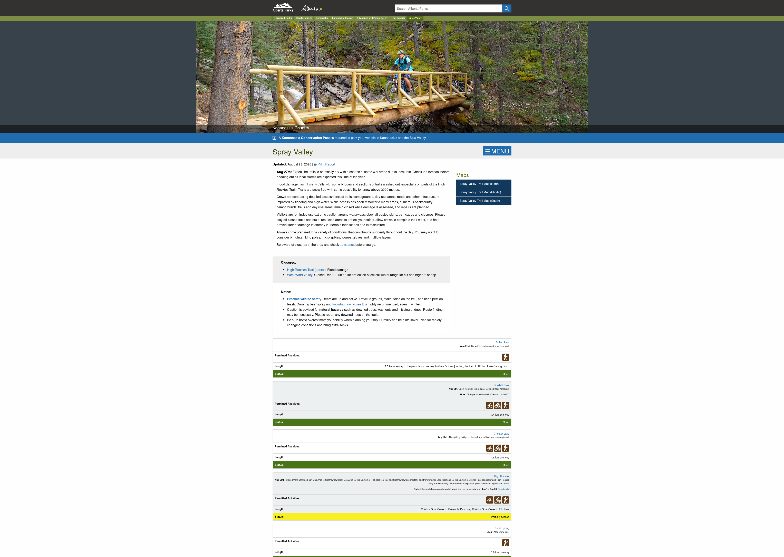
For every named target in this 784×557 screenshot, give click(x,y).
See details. (503, 488)
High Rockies (501, 476)
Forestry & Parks (283, 18)
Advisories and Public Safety (372, 18)
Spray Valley (415, 18)
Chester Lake (501, 433)
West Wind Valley (300, 274)
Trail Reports (398, 18)
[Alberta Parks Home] (285, 7)
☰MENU (497, 150)
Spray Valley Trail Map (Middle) (480, 192)
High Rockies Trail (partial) (306, 269)
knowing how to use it (348, 304)
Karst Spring (502, 528)
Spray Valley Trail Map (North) (480, 183)
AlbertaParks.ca (304, 18)
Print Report (326, 164)
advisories (347, 244)
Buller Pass (502, 342)
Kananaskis (322, 18)
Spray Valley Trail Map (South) (480, 200)
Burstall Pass (501, 385)
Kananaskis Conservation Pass (306, 137)
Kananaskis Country (342, 18)
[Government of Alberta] (310, 7)
